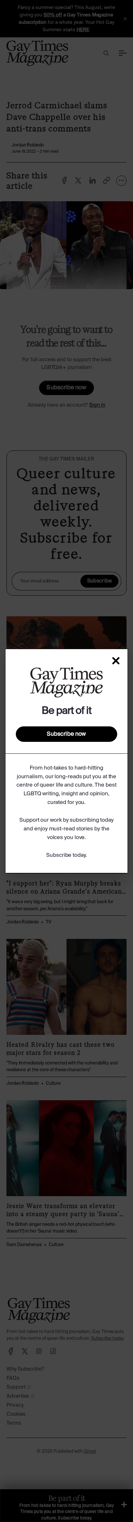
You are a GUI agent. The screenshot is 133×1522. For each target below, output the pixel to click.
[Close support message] (115, 660)
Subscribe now (66, 734)
